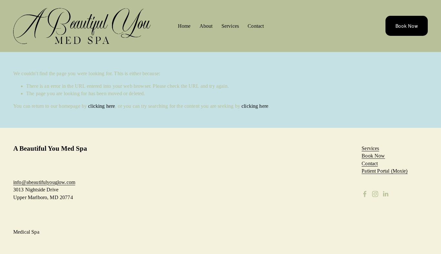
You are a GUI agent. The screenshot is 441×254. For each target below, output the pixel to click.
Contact (256, 26)
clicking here (101, 106)
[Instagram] (375, 194)
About (206, 26)
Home (184, 26)
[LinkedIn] (385, 194)
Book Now (406, 26)
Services (230, 26)
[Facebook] (365, 194)
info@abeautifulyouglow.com (44, 182)
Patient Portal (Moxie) (384, 171)
